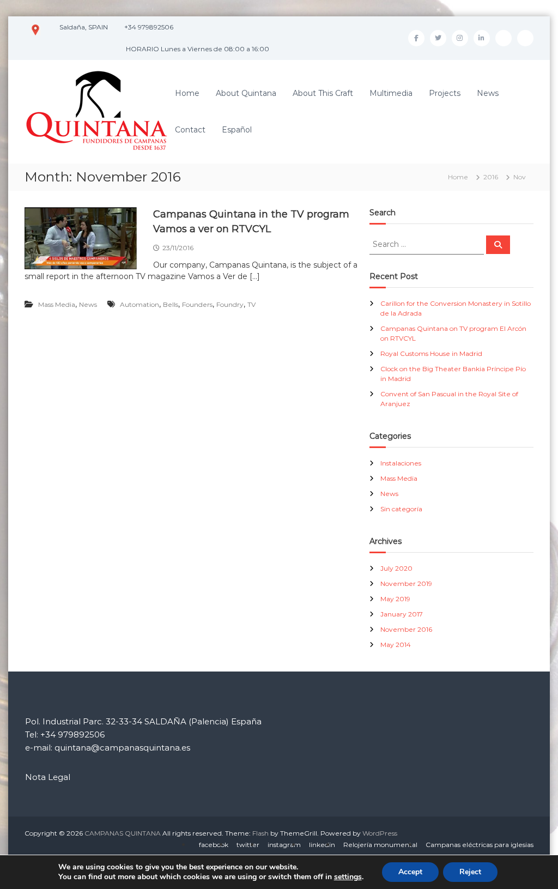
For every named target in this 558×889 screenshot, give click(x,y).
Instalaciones (400, 463)
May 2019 (395, 599)
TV (251, 304)
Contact (190, 130)
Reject (470, 872)
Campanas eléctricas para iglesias (479, 844)
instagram (284, 844)
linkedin (322, 844)
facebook (213, 844)
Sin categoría (401, 509)
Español (237, 130)
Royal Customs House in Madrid (431, 353)
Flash (260, 833)
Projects (444, 93)
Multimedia (391, 93)
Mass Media (56, 304)
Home (187, 93)
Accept (410, 872)
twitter (247, 844)
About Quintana (246, 93)
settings (348, 877)
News (488, 93)
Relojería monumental (380, 844)
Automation (139, 304)
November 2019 (406, 583)
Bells (170, 304)
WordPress (379, 833)
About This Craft (323, 93)
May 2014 (395, 644)
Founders (197, 304)
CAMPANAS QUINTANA (122, 833)
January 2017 (401, 614)
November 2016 (406, 629)
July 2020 (396, 568)
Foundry (230, 304)
